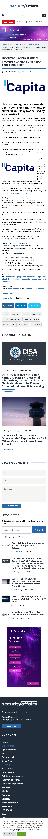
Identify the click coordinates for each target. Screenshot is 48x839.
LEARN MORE (11, 726)
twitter (36, 305)
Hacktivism (7, 768)
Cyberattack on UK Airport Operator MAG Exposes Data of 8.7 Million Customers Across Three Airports (24, 440)
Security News (35, 325)
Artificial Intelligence (12, 776)
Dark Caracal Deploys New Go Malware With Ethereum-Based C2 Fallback (28, 599)
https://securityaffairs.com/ (13, 246)
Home (4, 45)
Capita (6, 314)
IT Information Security (31, 319)
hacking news (36, 314)
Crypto (5, 814)
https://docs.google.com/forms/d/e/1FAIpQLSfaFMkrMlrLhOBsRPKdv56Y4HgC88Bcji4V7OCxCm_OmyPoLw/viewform (24, 279)
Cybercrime (16, 314)
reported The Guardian (34, 128)
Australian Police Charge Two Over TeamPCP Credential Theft (27, 613)
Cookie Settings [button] (9, 834)
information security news (12, 319)
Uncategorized (17, 551)
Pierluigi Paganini (10, 72)
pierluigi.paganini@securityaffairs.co (17, 719)
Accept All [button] (21, 834)
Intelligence (8, 772)
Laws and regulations (12, 783)
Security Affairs (23, 325)
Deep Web (7, 761)
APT (12, 605)
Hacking (5, 47)
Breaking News (16, 45)
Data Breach (16, 590)
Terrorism (7, 806)
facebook (9, 305)
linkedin (22, 305)
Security (14, 618)
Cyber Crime (32, 45)
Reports (6, 795)
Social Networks (10, 802)
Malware (6, 787)
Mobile (5, 791)
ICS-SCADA (7, 810)
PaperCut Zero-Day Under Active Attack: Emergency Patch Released (27, 545)
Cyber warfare (9, 749)
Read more (8, 392)
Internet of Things (11, 779)
